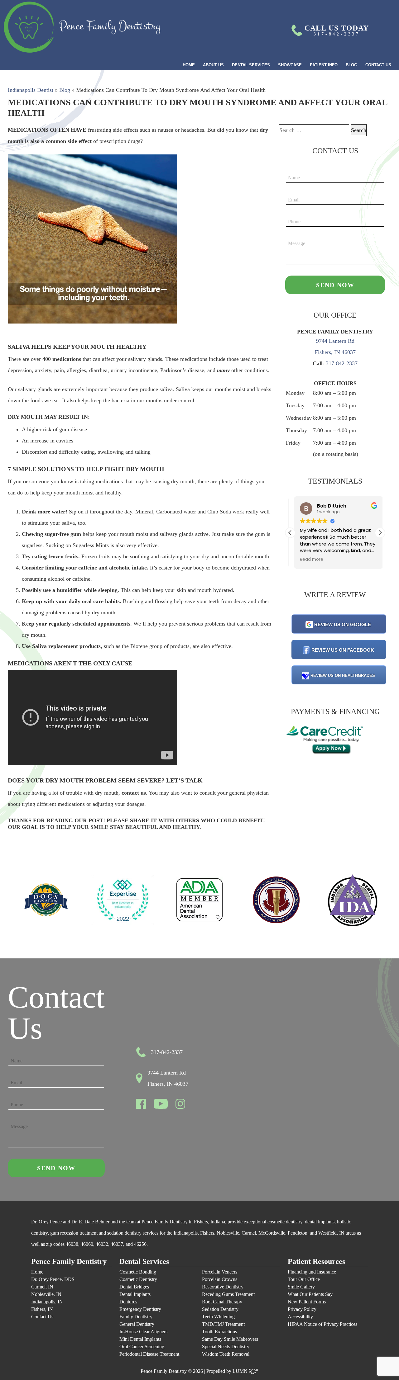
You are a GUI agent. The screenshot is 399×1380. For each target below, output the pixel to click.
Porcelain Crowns (219, 1279)
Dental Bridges (134, 1286)
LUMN (241, 1371)
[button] (380, 532)
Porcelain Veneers (219, 1271)
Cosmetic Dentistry (138, 1279)
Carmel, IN (42, 1286)
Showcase (290, 65)
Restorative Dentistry (222, 1286)
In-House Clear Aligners (143, 1331)
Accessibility (300, 1316)
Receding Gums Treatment (228, 1294)
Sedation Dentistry (220, 1309)
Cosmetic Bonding (137, 1271)
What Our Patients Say (310, 1294)
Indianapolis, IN (47, 1301)
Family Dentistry (135, 1316)
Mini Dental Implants (140, 1339)
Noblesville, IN (46, 1294)
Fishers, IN (42, 1309)
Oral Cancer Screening (141, 1346)
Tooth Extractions (219, 1331)
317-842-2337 (342, 363)
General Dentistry (136, 1324)
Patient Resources (316, 1261)
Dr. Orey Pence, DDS (53, 1279)
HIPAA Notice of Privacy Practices (322, 1324)
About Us (213, 65)
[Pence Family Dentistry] (82, 27)
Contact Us (378, 65)
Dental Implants (135, 1294)
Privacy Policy (302, 1309)
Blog (351, 65)
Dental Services (251, 65)
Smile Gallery (301, 1286)
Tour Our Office (304, 1279)
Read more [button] (308, 559)
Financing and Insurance (312, 1271)
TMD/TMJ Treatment (223, 1324)
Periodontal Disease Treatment (149, 1354)
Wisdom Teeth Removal (225, 1354)
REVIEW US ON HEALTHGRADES (342, 675)
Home (189, 65)
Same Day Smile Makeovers (230, 1339)
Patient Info (324, 65)
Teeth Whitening (218, 1316)
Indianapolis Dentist (30, 90)
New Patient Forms (307, 1301)
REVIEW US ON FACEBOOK (342, 650)
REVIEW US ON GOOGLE (342, 624)
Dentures (128, 1301)
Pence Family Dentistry (69, 1261)
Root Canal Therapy (222, 1301)
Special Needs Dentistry (225, 1346)
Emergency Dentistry (140, 1309)
